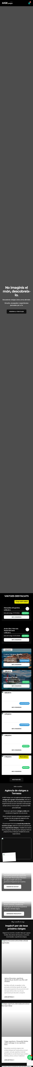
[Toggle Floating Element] (29, 1057)
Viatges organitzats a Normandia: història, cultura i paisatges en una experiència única (16, 1042)
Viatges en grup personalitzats (14, 896)
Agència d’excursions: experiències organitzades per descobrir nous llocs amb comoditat (15, 979)
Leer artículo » (9, 997)
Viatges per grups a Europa (13, 867)
